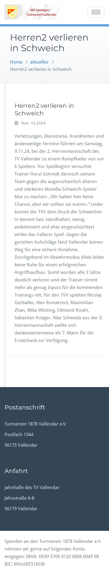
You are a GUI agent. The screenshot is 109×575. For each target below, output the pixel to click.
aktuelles (39, 62)
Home (16, 62)
